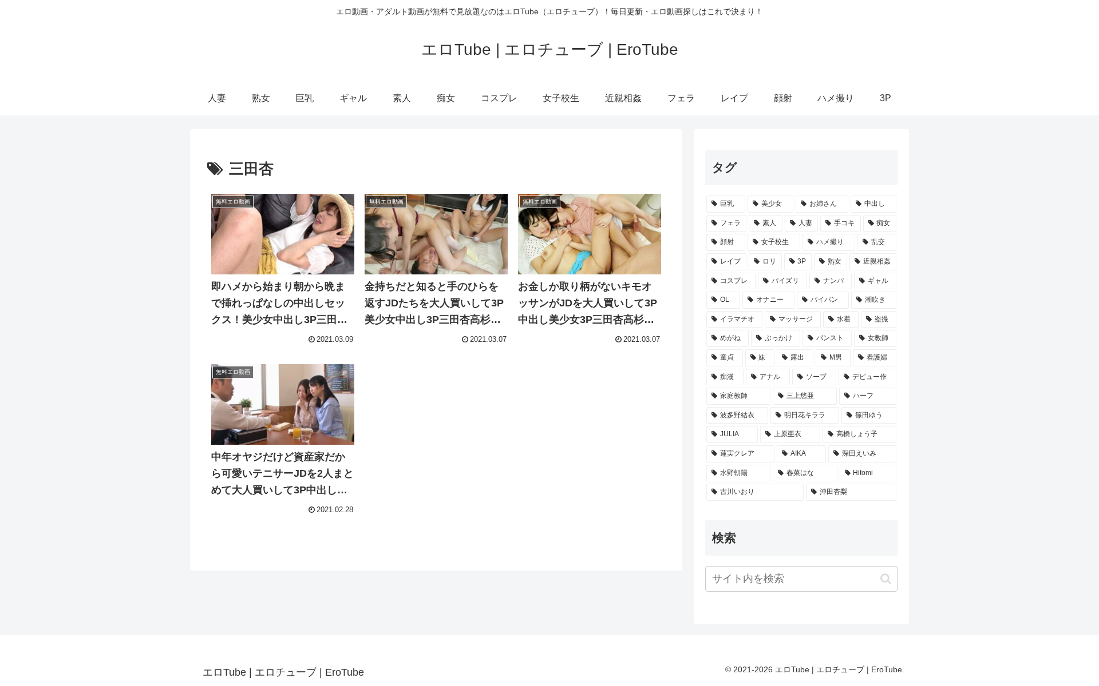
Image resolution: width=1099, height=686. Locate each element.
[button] (886, 578)
